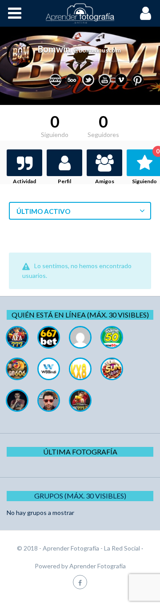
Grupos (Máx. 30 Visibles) (80, 495)
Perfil (64, 181)
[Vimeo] (121, 80)
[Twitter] (88, 80)
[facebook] (80, 582)
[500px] (72, 80)
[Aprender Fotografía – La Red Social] (80, 13)
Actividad (24, 181)
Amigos (104, 181)
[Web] (55, 80)
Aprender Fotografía (97, 566)
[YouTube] (105, 80)
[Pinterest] (138, 80)
